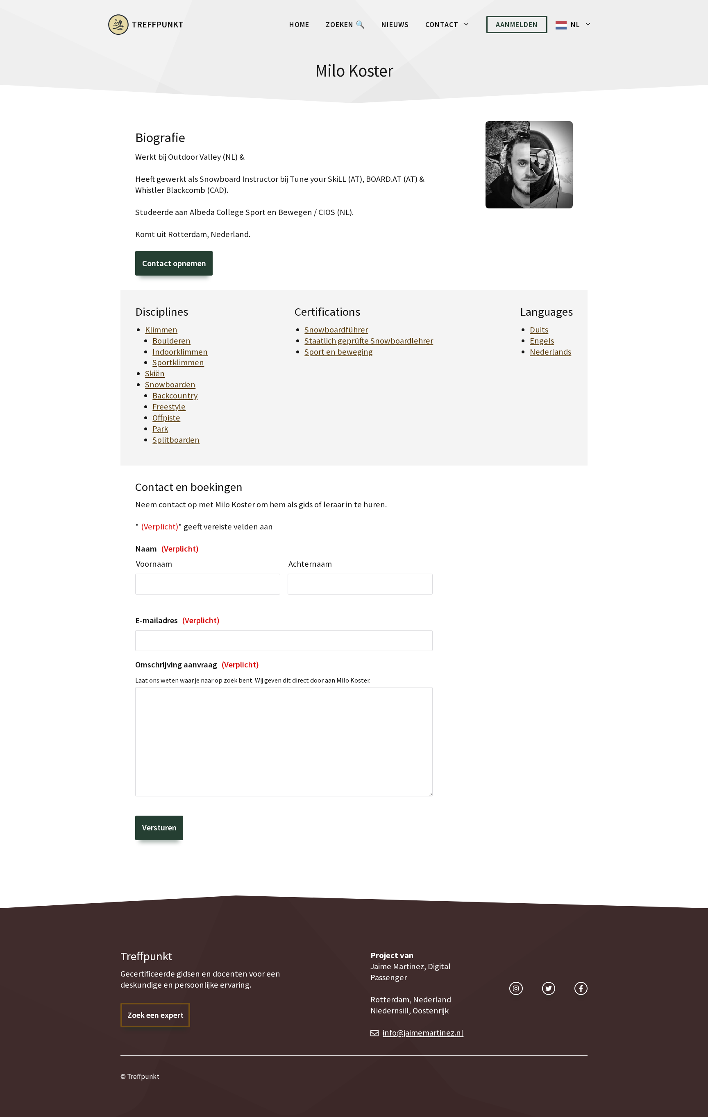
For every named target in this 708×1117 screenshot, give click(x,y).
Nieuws (395, 24)
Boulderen (171, 340)
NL (575, 24)
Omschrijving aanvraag (197, 664)
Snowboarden (170, 384)
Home (299, 24)
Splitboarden (176, 439)
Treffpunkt (158, 24)
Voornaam (154, 563)
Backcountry (174, 395)
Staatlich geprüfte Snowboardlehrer (368, 340)
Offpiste (166, 417)
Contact (441, 24)
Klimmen (161, 329)
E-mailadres (177, 620)
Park (160, 428)
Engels (542, 340)
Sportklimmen (178, 362)
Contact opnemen (174, 263)
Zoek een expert (155, 1015)
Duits (539, 329)
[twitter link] (548, 988)
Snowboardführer (336, 329)
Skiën (155, 373)
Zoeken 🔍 (345, 24)
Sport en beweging (338, 351)
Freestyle (169, 406)
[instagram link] (515, 988)
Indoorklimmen (180, 351)
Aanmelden (517, 24)
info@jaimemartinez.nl (423, 1032)
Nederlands (550, 351)
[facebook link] (581, 988)
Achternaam (310, 563)
